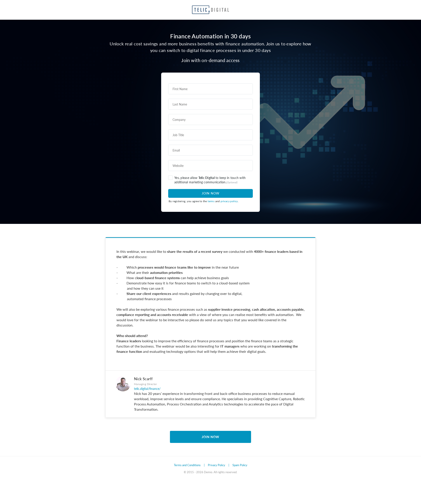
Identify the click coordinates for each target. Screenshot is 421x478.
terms (211, 201)
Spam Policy (239, 465)
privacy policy (229, 201)
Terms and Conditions (187, 465)
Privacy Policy (216, 465)
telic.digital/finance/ (147, 388)
